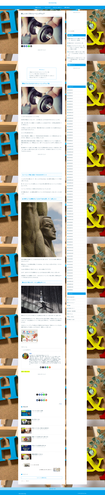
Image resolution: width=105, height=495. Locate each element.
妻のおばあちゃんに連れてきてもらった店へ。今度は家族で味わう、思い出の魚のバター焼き (77, 59)
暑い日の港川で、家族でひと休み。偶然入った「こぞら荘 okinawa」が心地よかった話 (77, 53)
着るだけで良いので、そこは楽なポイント (38, 77)
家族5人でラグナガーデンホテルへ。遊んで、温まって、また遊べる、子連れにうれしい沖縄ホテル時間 (77, 47)
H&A (30, 353)
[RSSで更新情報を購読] (50, 367)
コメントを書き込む (42, 477)
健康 (23, 371)
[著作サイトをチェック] (41, 367)
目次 (40, 69)
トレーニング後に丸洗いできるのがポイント (38, 73)
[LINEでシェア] (29, 46)
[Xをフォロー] (43, 367)
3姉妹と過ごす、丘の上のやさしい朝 (76, 43)
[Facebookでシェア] (24, 46)
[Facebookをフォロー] (45, 367)
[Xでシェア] (22, 46)
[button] (31, 46)
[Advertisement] (41, 58)
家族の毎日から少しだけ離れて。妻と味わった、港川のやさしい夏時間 (77, 39)
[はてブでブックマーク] (27, 46)
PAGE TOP (53, 488)
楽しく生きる (27, 371)
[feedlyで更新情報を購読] (47, 367)
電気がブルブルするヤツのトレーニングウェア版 (39, 72)
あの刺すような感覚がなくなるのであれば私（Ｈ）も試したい (42, 75)
